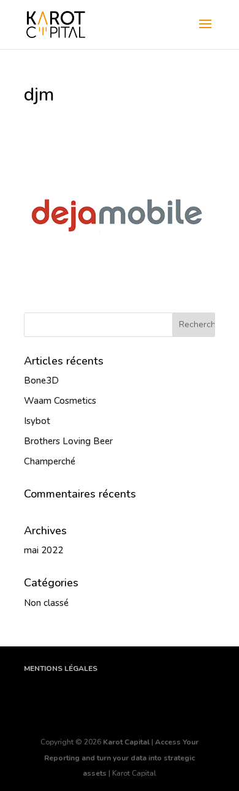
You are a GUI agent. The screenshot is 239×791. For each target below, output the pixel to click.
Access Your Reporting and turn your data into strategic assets (121, 757)
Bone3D (41, 380)
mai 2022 (43, 550)
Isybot (37, 421)
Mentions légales (60, 668)
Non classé (46, 603)
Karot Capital (126, 742)
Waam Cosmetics (60, 401)
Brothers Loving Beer (68, 441)
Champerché (49, 461)
